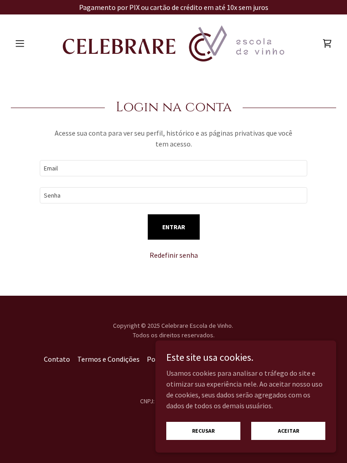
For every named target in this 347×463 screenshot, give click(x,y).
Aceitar (288, 430)
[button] (35, 43)
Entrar (173, 227)
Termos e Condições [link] (108, 359)
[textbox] (173, 168)
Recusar (203, 430)
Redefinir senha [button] (174, 255)
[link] (173, 43)
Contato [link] (57, 359)
